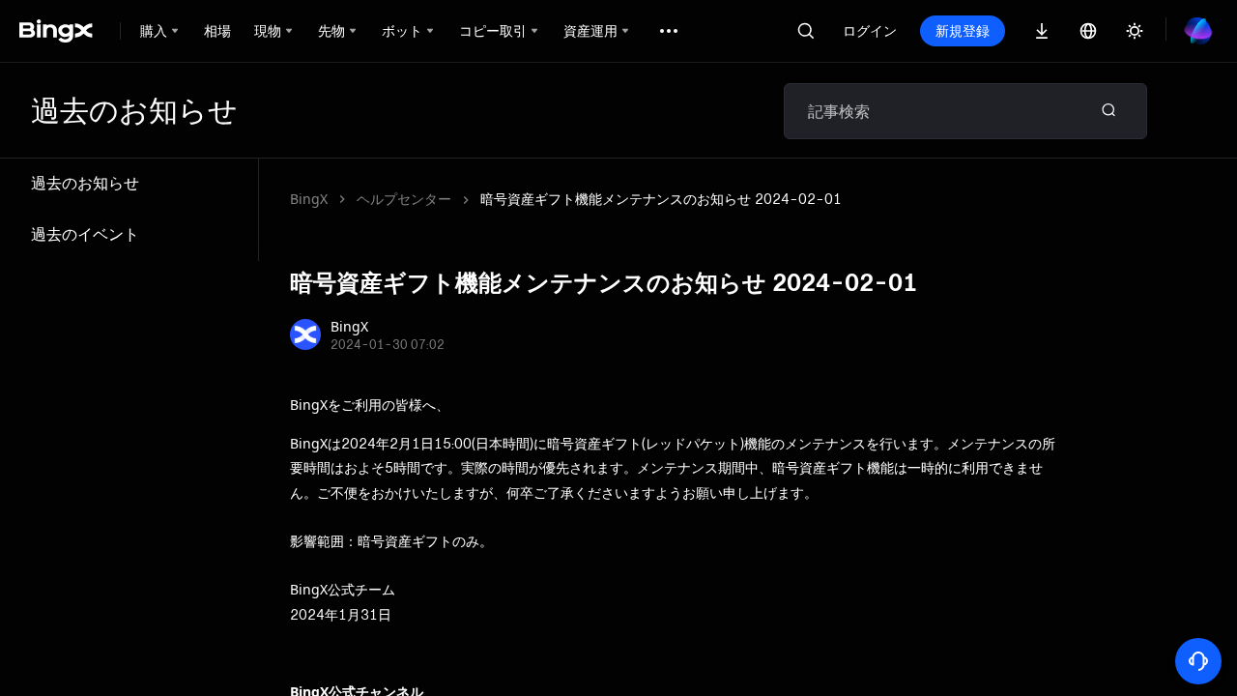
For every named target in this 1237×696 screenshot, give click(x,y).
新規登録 (962, 30)
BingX (309, 198)
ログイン (870, 30)
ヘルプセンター (404, 198)
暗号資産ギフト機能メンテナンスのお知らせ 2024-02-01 (661, 198)
